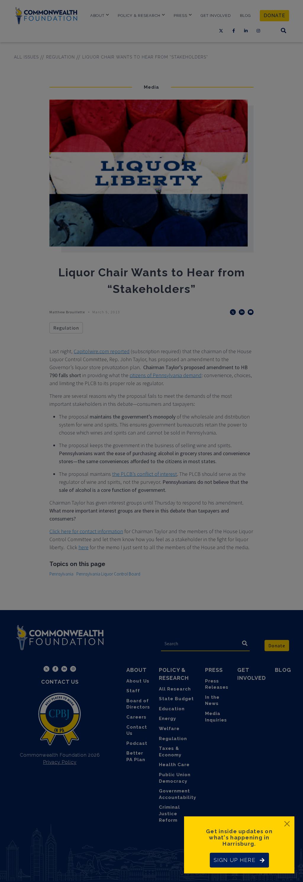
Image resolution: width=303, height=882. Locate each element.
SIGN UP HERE (234, 860)
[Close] (287, 824)
